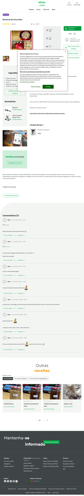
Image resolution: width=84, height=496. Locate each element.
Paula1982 (69, 406)
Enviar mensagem (22, 489)
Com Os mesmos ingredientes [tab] (38, 378)
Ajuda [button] (53, 9)
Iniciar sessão (28, 463)
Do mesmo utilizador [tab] (21, 378)
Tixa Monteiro (10, 406)
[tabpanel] (42, 403)
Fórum (45, 458)
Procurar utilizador (68, 466)
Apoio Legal (55, 492)
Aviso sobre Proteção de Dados (56, 489)
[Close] (65, 51)
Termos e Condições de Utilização (37, 489)
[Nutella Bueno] (12, 391)
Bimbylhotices (28, 471)
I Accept (48, 86)
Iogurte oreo (68, 404)
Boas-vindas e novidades (50, 461)
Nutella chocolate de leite (31, 405)
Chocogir (7, 225)
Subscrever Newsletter (51, 442)
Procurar (65, 458)
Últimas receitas (9, 466)
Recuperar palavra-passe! (31, 468)
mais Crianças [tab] (8, 378)
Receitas (6, 458)
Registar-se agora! (29, 466)
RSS (64, 469)
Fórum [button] (39, 9)
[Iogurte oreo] (72, 391)
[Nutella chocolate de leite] (32, 391)
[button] (69, 3)
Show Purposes (36, 86)
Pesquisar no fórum (68, 464)
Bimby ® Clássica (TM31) (50, 464)
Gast (74, 38)
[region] (42, 70)
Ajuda (49, 492)
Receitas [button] (31, 9)
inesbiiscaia (7, 246)
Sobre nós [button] (46, 9)
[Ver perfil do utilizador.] (67, 39)
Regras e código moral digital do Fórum (36, 492)
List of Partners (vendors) (27, 82)
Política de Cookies (71, 489)
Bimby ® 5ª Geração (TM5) (51, 466)
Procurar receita (9, 461)
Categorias (7, 464)
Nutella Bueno (9, 404)
